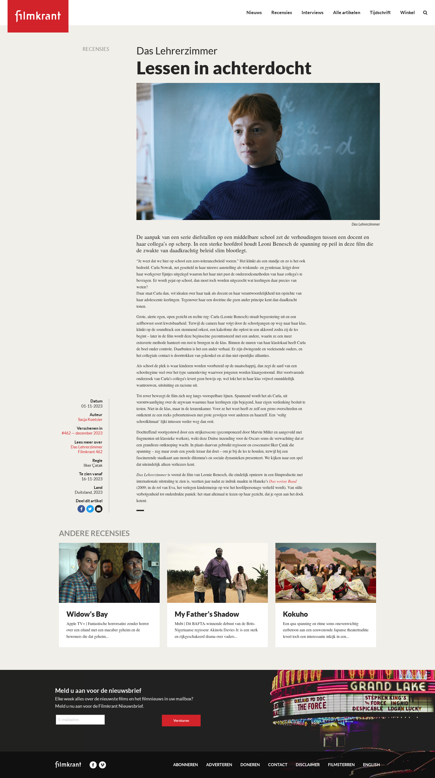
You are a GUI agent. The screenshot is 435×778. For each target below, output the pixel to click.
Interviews (312, 12)
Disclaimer (308, 764)
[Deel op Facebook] (81, 509)
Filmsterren (341, 764)
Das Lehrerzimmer (86, 447)
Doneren (250, 764)
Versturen (181, 721)
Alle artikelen (346, 12)
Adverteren (219, 764)
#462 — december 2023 (82, 433)
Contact (277, 764)
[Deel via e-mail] (98, 509)
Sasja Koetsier (90, 419)
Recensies (281, 12)
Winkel (407, 12)
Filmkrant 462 (90, 451)
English (371, 764)
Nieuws (254, 12)
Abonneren (185, 764)
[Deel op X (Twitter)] (90, 509)
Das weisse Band (283, 481)
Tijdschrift (380, 12)
